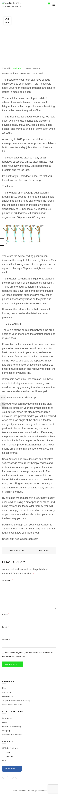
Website (6, 639)
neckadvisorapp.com (26, 539)
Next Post (43, 550)
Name (5, 614)
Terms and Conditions (12, 734)
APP (4, 760)
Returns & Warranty (11, 726)
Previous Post (16, 550)
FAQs (4, 722)
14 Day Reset (7, 696)
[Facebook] (11, 776)
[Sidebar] (3, 242)
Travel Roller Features (12, 704)
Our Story (6, 692)
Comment (7, 580)
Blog (4, 688)
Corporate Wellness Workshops (17, 700)
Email (5, 627)
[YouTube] (17, 776)
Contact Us (7, 718)
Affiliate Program (10, 748)
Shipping (6, 730)
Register (9, 756)
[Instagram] (4, 776)
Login (7, 752)
